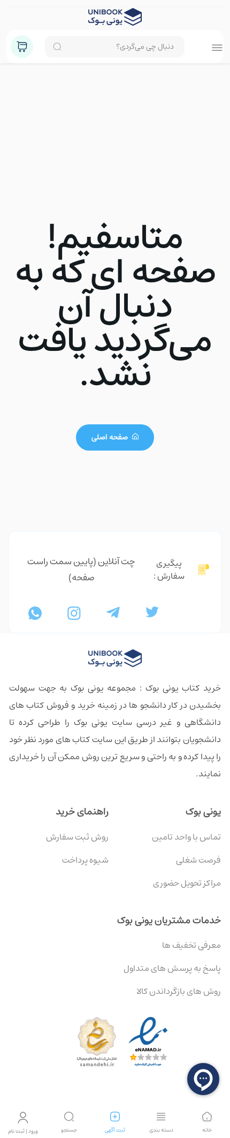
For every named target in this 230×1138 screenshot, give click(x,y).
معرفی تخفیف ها (191, 945)
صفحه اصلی (110, 437)
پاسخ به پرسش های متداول (172, 968)
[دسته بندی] (161, 1116)
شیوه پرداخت (85, 859)
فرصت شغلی (198, 859)
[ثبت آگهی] (115, 1116)
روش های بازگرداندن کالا (178, 991)
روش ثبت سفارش (77, 836)
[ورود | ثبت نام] (23, 1117)
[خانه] (207, 1116)
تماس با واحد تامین (186, 836)
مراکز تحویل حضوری (187, 882)
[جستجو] (69, 1116)
